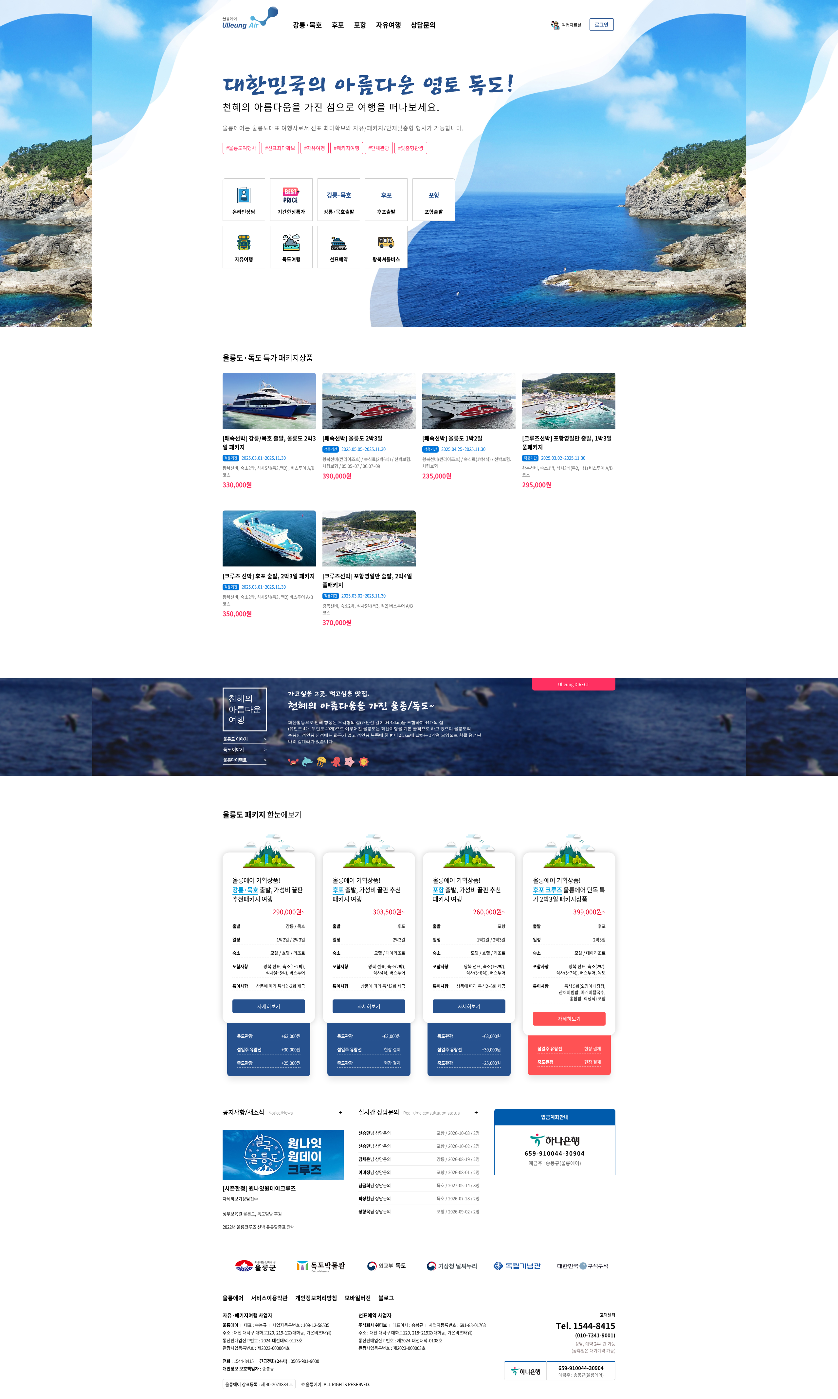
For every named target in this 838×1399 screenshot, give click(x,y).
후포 (338, 25)
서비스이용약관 (269, 1298)
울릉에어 (233, 1298)
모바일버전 (358, 1298)
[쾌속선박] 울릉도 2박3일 (352, 438)
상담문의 (423, 25)
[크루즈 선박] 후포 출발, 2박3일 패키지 (269, 576)
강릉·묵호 (307, 25)
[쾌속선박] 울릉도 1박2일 (452, 438)
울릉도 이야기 (235, 739)
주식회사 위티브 (372, 1325)
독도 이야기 (233, 749)
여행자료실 (571, 25)
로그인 (602, 24)
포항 (360, 25)
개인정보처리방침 (316, 1298)
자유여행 (388, 25)
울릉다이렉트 (235, 760)
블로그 (386, 1298)
